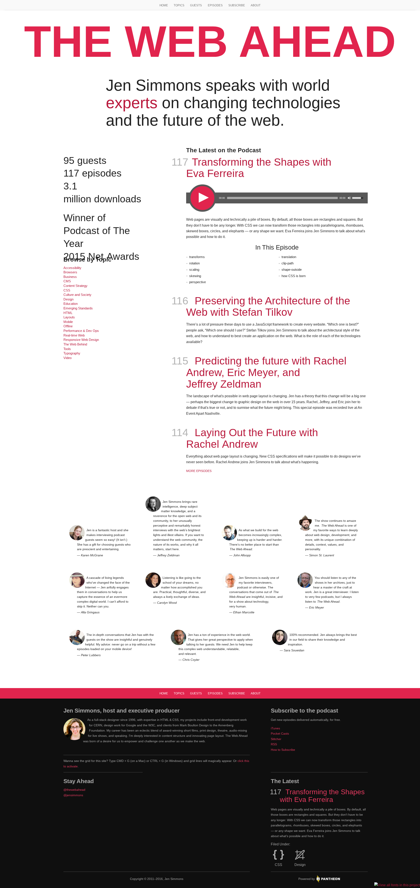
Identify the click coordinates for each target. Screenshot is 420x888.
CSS (66, 290)
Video (67, 358)
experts (132, 102)
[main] (210, 382)
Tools (67, 349)
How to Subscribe (283, 749)
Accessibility (72, 268)
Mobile (68, 322)
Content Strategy (75, 286)
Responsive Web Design (81, 340)
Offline (68, 326)
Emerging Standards (78, 308)
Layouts (69, 317)
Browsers (70, 272)
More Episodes (199, 471)
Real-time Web (74, 335)
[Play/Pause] (202, 197)
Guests (196, 5)
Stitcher (276, 739)
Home (163, 5)
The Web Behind (75, 344)
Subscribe (236, 5)
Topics (179, 5)
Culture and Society (77, 295)
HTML (67, 313)
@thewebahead (74, 789)
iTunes (275, 728)
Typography (71, 353)
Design (68, 299)
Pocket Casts (280, 733)
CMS (67, 281)
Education (70, 303)
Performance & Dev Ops (81, 331)
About (256, 5)
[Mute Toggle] (349, 198)
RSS (274, 744)
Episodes (215, 5)
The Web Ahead (210, 41)
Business (70, 277)
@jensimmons (73, 795)
